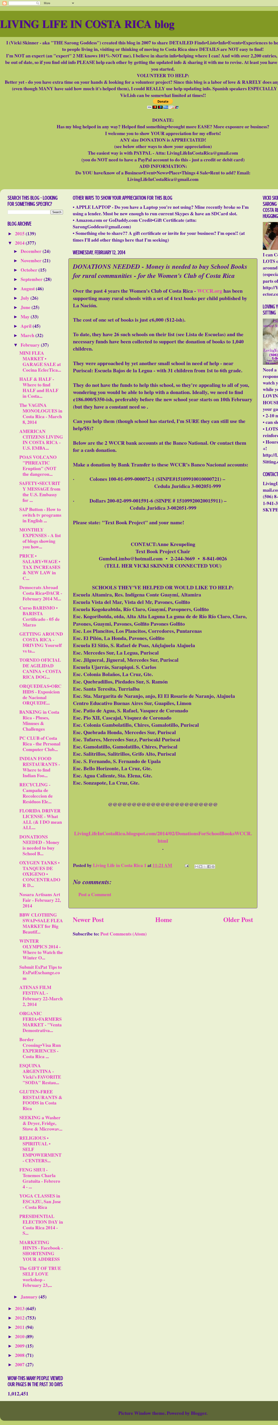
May (26, 316)
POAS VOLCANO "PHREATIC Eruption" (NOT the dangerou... (38, 465)
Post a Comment (94, 894)
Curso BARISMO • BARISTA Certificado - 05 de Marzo (39, 616)
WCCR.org (209, 290)
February (31, 344)
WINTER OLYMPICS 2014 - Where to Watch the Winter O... (41, 949)
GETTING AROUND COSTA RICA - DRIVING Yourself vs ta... (41, 642)
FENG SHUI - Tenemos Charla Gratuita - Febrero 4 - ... (39, 1178)
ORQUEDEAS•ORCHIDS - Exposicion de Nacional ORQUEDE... (40, 694)
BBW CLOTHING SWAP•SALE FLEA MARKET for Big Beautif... (41, 923)
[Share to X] (205, 866)
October (29, 269)
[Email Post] (186, 865)
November (32, 260)
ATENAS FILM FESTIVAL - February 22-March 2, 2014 (41, 995)
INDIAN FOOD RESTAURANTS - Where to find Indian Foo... (39, 767)
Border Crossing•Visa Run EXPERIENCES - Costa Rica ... (40, 1048)
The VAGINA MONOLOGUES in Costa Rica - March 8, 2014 (40, 413)
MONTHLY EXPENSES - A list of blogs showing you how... (40, 538)
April (27, 325)
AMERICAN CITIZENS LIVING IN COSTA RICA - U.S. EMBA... (41, 439)
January (30, 1296)
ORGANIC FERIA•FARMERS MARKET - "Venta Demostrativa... (40, 1022)
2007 (20, 1364)
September (32, 279)
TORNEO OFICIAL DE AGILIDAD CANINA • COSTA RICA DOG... (40, 668)
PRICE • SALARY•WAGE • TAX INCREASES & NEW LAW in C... (39, 567)
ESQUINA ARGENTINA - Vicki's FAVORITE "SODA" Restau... (40, 1074)
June (26, 307)
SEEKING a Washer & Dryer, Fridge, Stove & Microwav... (40, 1123)
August (28, 288)
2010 (20, 1336)
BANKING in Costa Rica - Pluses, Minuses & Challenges (39, 720)
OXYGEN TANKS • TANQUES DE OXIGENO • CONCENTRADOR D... (39, 874)
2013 (20, 1308)
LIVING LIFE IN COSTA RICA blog (87, 24)
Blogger (198, 1413)
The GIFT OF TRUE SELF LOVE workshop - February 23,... (40, 1276)
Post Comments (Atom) (123, 933)
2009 (20, 1345)
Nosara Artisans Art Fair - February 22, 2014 (40, 900)
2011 (20, 1327)
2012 (20, 1317)
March (28, 335)
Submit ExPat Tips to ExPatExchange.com (40, 973)
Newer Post (88, 919)
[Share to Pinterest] (213, 866)
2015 (20, 233)
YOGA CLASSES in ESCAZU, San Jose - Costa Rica (40, 1201)
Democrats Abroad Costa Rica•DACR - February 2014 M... (40, 593)
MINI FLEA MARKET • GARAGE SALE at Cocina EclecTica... (40, 361)
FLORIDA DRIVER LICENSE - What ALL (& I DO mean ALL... (40, 819)
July (25, 297)
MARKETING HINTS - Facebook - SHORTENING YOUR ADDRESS (41, 1251)
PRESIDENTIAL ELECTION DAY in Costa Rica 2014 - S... (41, 1224)
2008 (20, 1355)
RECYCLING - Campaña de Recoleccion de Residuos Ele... (36, 793)
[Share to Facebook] (209, 866)
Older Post (238, 919)
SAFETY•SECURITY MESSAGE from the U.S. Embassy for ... (39, 491)
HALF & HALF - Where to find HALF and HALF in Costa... (38, 387)
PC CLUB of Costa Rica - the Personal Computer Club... (39, 744)
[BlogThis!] (201, 866)
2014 (20, 242)
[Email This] (196, 866)
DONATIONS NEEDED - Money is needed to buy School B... (39, 845)
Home (163, 919)
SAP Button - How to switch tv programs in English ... (40, 515)
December (32, 251)
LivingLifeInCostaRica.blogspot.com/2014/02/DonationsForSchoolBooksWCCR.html (163, 836)
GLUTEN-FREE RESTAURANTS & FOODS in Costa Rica (40, 1100)
